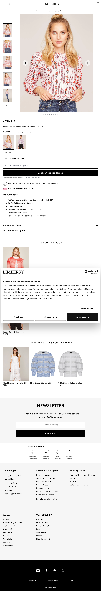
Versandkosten (43, 485)
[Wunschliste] (92, 4)
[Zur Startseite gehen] (50, 4)
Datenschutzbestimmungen (12, 177)
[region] (50, 64)
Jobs (38, 529)
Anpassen (49, 317)
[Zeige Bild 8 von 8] (57, 114)
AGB (71, 581)
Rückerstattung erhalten (47, 492)
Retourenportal (43, 475)
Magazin (6, 542)
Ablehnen (18, 317)
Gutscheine (8, 546)
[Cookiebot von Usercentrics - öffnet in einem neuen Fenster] (86, 272)
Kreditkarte (75, 478)
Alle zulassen (82, 317)
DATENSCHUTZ (53, 581)
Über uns (40, 519)
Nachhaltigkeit (43, 539)
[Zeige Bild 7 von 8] (55, 114)
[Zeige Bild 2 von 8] (45, 114)
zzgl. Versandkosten (26, 132)
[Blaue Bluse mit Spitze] (43, 364)
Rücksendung (42, 488)
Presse (39, 536)
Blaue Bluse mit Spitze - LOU (40, 383)
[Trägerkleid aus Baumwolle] (16, 364)
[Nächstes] (87, 63)
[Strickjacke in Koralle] (16, 264)
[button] (50, 158)
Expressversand (43, 482)
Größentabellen (10, 526)
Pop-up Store (42, 523)
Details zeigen (86, 308)
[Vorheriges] (25, 63)
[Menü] (3, 4)
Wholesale (41, 533)
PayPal (73, 482)
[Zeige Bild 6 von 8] (53, 114)
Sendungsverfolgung (46, 478)
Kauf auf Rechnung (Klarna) (82, 475)
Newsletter (8, 533)
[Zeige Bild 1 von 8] (43, 114)
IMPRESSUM (32, 581)
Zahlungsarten (77, 471)
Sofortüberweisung (79, 485)
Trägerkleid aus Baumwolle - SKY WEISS (15, 384)
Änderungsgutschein (12, 523)
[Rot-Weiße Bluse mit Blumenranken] (8, 142)
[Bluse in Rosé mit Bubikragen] (21, 142)
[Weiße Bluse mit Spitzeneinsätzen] (71, 364)
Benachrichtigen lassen (50, 173)
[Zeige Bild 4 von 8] (49, 114)
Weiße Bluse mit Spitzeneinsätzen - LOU (70, 384)
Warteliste (7, 539)
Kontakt (6, 519)
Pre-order (7, 536)
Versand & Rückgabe (47, 471)
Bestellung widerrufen (46, 499)
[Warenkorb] (98, 4)
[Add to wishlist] (96, 121)
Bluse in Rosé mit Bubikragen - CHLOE (14, 333)
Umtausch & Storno (45, 495)
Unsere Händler (43, 526)
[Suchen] (9, 4)
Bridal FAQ (7, 529)
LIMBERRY (9, 121)
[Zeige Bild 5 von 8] (51, 114)
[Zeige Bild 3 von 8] (47, 114)
